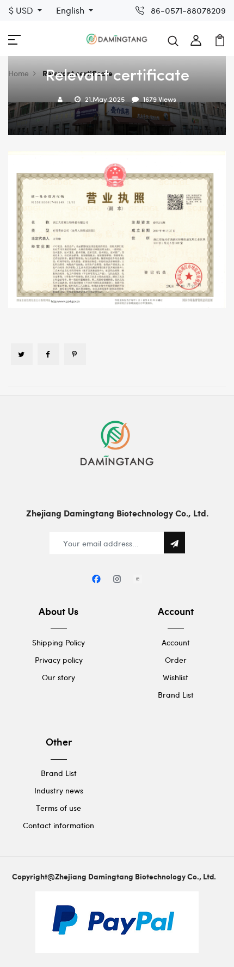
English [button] (71, 10)
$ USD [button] (22, 10)
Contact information (58, 825)
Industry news (58, 790)
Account (176, 642)
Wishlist (175, 677)
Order (176, 660)
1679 (150, 99)
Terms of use (58, 808)
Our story (58, 677)
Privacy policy (59, 660)
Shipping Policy (58, 642)
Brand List (176, 694)
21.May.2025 (105, 99)
